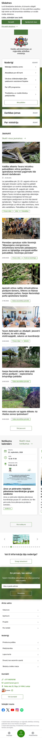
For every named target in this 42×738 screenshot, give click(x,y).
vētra (16, 211)
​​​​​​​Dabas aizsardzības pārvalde (20, 301)
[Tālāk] (37, 539)
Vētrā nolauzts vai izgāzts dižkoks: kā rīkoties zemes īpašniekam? (19, 412)
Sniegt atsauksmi (21, 561)
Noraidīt (11, 22)
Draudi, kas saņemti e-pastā (13, 660)
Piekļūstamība (8, 648)
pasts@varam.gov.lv (11, 683)
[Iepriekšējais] (5, 539)
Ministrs (26, 341)
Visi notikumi (21, 524)
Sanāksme (8, 508)
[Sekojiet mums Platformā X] (7, 710)
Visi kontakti (12, 697)
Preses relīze (7, 211)
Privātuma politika (9, 642)
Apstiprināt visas (31, 22)
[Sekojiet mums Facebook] (3, 710)
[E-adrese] (6, 690)
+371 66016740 (10, 680)
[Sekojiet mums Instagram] (17, 709)
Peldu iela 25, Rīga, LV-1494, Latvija (17, 686)
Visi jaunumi (21, 428)
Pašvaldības (25, 211)
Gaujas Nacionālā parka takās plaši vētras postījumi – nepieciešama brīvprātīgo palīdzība (18, 374)
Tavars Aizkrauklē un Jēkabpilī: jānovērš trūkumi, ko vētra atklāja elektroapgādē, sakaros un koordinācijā (21, 333)
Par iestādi (6, 628)
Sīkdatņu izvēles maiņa (11, 666)
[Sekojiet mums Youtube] (12, 710)
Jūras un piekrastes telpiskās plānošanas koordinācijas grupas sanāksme (18, 491)
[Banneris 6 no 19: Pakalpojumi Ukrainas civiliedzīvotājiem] (21, 539)
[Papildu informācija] (12, 690)
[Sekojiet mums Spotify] (21, 710)
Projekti (5, 622)
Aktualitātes (21, 102)
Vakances (6, 610)
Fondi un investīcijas (30, 258)
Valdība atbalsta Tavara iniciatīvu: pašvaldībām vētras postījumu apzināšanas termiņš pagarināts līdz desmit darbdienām (19, 170)
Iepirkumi (6, 616)
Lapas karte (7, 654)
